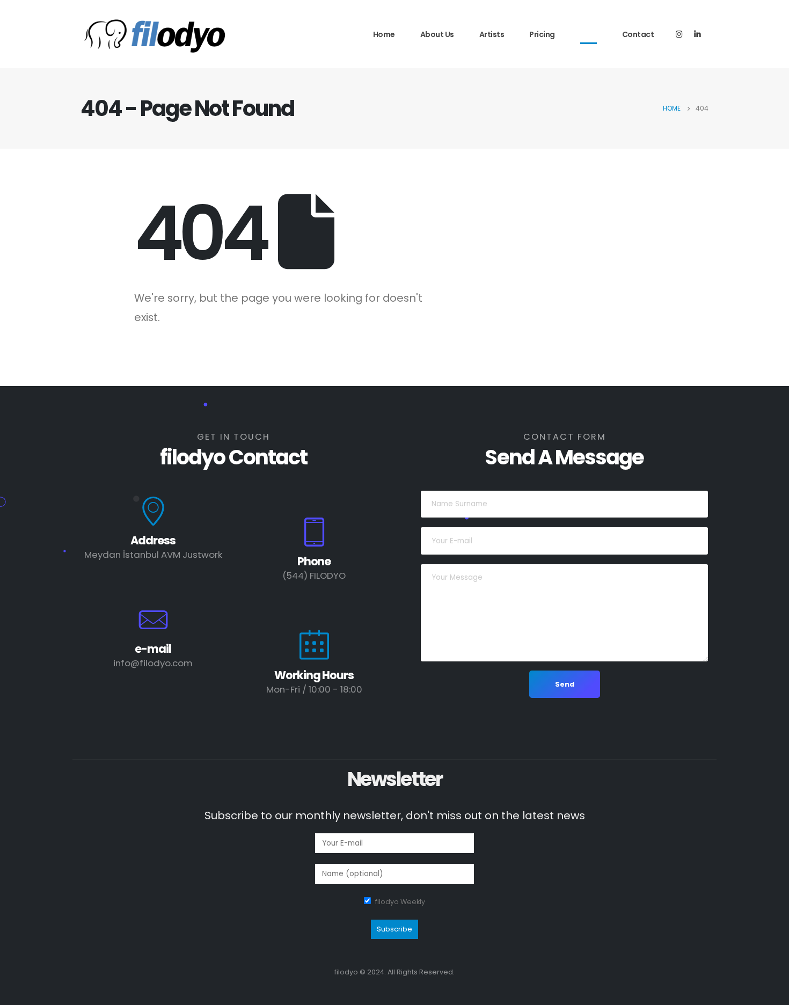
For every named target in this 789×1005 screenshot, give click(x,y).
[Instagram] (679, 33)
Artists (492, 34)
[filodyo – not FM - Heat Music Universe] (156, 35)
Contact (638, 34)
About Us (437, 34)
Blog (588, 34)
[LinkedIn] (697, 33)
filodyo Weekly (400, 901)
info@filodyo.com (153, 663)
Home (384, 34)
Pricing (542, 34)
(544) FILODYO (314, 575)
